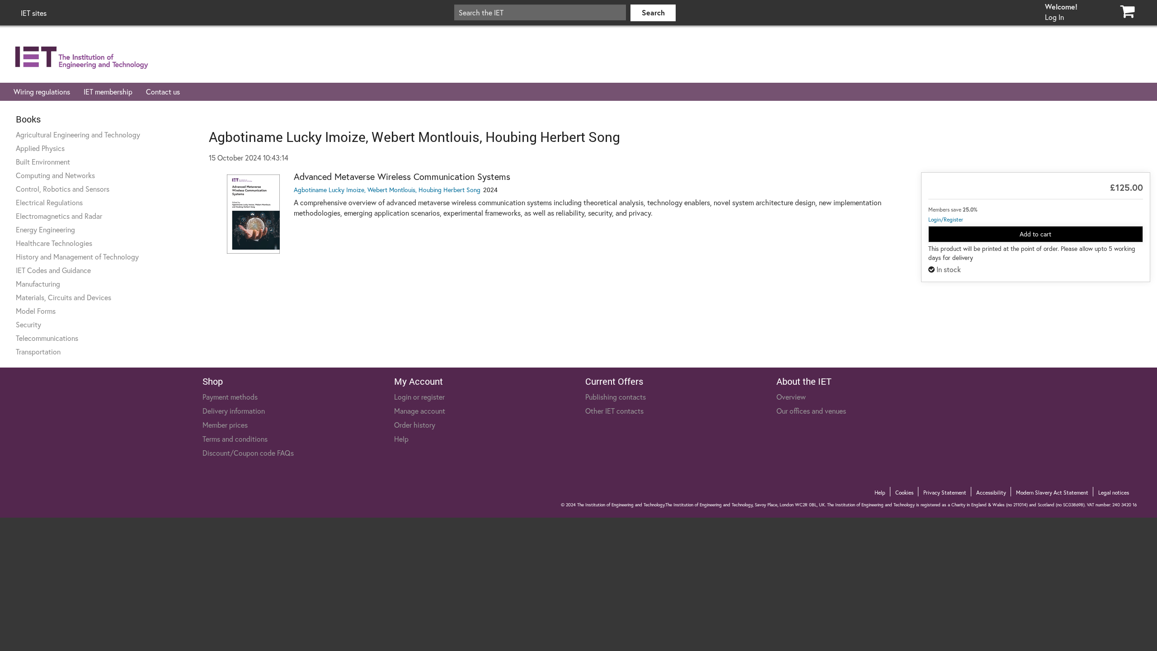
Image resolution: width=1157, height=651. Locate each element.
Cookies (904, 492)
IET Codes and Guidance (53, 270)
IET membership (108, 91)
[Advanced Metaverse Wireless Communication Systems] (253, 214)
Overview (791, 396)
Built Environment (43, 161)
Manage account (419, 410)
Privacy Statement (944, 492)
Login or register (419, 396)
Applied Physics (40, 148)
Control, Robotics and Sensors (62, 188)
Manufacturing (38, 283)
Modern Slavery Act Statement (1052, 492)
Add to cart (1035, 234)
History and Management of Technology (77, 256)
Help (401, 438)
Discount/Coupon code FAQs (248, 453)
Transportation (38, 351)
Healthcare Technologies (54, 243)
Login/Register (945, 219)
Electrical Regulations (49, 202)
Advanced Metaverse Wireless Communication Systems (402, 176)
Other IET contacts (614, 410)
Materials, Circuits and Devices (63, 297)
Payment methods (230, 396)
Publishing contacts (615, 396)
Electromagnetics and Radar (59, 216)
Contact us (163, 91)
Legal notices (1113, 492)
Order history (414, 424)
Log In (1054, 17)
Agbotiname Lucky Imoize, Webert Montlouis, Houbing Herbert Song (387, 189)
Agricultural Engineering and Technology (78, 134)
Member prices (225, 424)
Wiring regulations (42, 91)
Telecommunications (47, 338)
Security (28, 324)
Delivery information (233, 410)
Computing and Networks (55, 175)
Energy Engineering (45, 229)
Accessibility (991, 492)
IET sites (34, 13)
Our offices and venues (811, 410)
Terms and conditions (235, 438)
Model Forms (36, 311)
